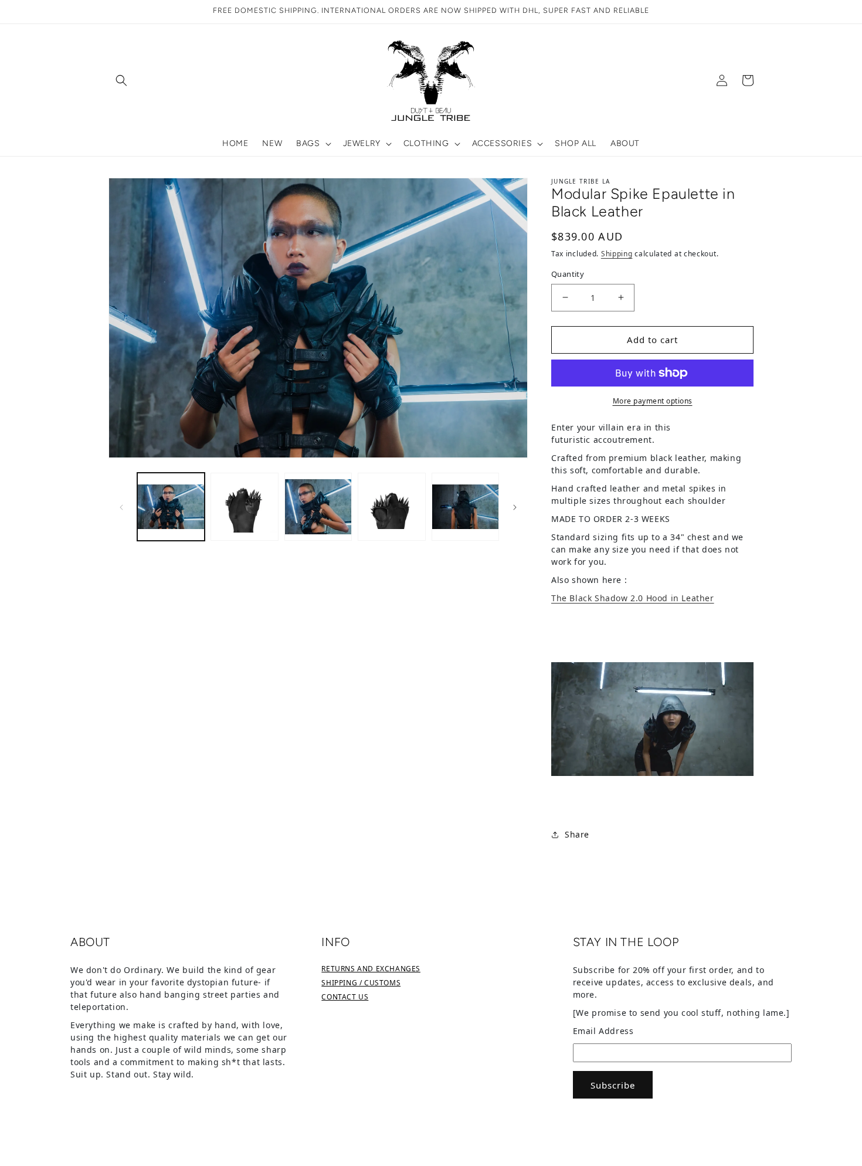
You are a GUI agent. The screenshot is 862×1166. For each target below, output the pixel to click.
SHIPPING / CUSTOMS (361, 983)
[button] (121, 80)
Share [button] (577, 834)
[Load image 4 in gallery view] (391, 506)
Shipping (617, 254)
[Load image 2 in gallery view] (244, 506)
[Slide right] (515, 507)
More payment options (653, 401)
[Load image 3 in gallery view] (318, 506)
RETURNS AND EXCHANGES (370, 969)
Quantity (567, 274)
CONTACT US (344, 997)
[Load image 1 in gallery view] (171, 506)
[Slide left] (121, 507)
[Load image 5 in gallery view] (465, 506)
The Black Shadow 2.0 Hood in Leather (632, 598)
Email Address (603, 1030)
